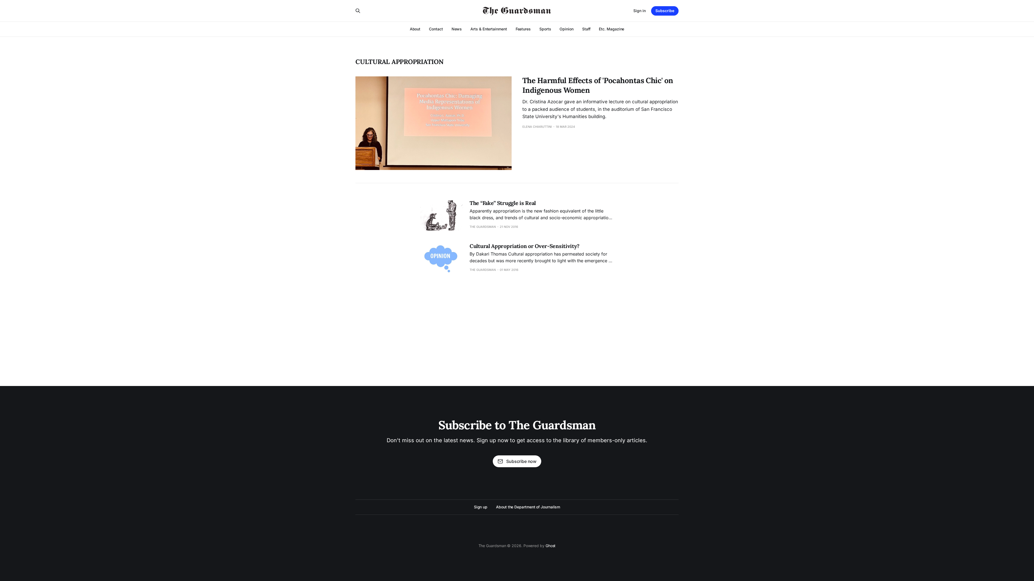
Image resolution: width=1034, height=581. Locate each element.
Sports (545, 29)
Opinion (566, 29)
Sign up (480, 507)
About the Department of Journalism (528, 507)
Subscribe (664, 10)
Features (523, 29)
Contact (436, 29)
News (457, 29)
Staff (586, 29)
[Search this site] (358, 11)
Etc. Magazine (611, 29)
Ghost (551, 545)
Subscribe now (521, 461)
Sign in (639, 10)
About (415, 29)
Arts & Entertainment (488, 29)
